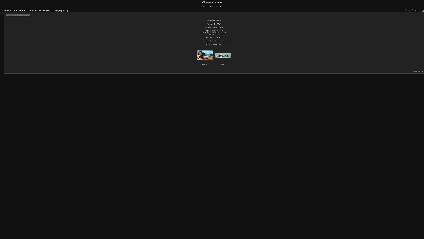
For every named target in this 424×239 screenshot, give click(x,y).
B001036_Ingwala (58, 11)
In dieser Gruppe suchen (19, 15)
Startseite (7, 11)
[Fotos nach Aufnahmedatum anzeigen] (422, 10)
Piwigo (422, 71)
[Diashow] (415, 10)
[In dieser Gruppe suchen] (406, 9)
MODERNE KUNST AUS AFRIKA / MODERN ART (32, 11)
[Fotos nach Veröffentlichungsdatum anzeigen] (419, 10)
